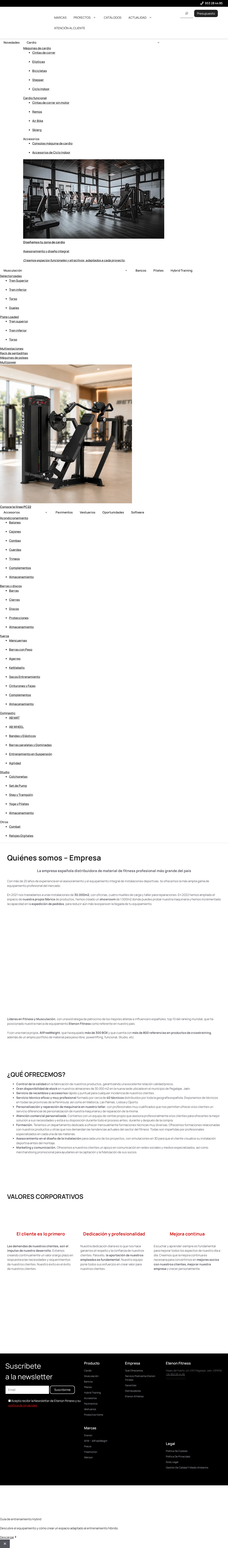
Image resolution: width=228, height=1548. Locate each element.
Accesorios (12, 512)
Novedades (12, 42)
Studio (4, 772)
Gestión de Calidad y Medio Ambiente (187, 1467)
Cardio (31, 42)
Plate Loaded (9, 317)
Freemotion (90, 1451)
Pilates (158, 270)
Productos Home (93, 1414)
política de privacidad (22, 1405)
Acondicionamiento (14, 518)
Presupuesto (206, 13)
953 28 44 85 (214, 3)
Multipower (8, 362)
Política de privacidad (178, 1456)
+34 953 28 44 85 (175, 1374)
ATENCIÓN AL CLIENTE (69, 28)
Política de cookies (176, 1451)
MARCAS (60, 17)
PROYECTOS (82, 17)
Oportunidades (113, 512)
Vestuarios (87, 512)
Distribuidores (133, 1390)
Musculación (13, 270)
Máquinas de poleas (14, 358)
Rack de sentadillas (14, 353)
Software (137, 512)
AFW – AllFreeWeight (95, 1440)
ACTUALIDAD (137, 17)
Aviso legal (172, 1462)
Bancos (141, 270)
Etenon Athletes (134, 1396)
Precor (88, 1446)
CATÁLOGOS (112, 17)
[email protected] (175, 1378)
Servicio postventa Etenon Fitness (140, 1377)
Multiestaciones (11, 349)
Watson (88, 1457)
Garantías (130, 1385)
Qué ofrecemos (134, 1370)
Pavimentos (64, 512)
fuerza (4, 636)
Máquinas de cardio (37, 48)
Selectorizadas (11, 276)
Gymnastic (7, 713)
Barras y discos (11, 586)
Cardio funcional (35, 98)
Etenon (88, 1435)
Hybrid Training (181, 270)
